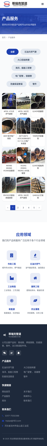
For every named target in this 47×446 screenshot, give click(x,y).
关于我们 (28, 391)
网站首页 (6, 391)
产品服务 (11, 37)
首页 (4, 37)
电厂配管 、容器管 (23, 76)
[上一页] (7, 207)
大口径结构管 (24, 60)
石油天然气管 (31, 52)
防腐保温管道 (17, 84)
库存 (4, 400)
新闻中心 (28, 396)
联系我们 (28, 400)
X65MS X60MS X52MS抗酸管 (9, 168)
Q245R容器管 (37, 111)
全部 (13, 52)
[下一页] (39, 207)
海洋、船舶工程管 (24, 68)
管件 (35, 84)
